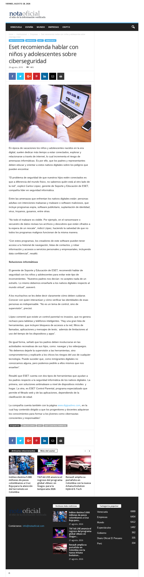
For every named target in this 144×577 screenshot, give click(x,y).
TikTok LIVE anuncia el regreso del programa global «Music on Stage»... (80, 532)
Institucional (22, 34)
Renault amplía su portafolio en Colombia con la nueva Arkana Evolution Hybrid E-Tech (78, 483)
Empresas (53, 27)
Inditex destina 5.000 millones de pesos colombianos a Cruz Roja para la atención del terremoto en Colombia (20, 484)
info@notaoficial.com (33, 526)
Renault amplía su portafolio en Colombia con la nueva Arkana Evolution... (78, 550)
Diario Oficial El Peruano (109, 538)
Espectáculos (104, 527)
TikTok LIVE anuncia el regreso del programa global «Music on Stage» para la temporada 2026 (49, 483)
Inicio (11, 34)
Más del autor (47, 450)
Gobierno (101, 533)
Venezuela (16, 27)
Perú (99, 543)
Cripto (66, 27)
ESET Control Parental (55, 425)
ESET (40, 40)
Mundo (41, 27)
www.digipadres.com (69, 405)
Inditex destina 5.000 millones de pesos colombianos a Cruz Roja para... (79, 516)
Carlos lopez (28, 425)
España (29, 27)
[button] (133, 27)
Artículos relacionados (23, 450)
